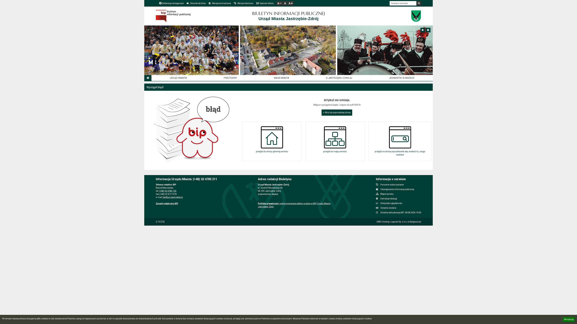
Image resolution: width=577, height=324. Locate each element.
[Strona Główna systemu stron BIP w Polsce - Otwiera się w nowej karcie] (173, 16)
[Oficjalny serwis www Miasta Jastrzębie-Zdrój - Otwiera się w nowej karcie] (416, 16)
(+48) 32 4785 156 (167, 191)
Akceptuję (569, 319)
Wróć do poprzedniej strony (338, 112)
